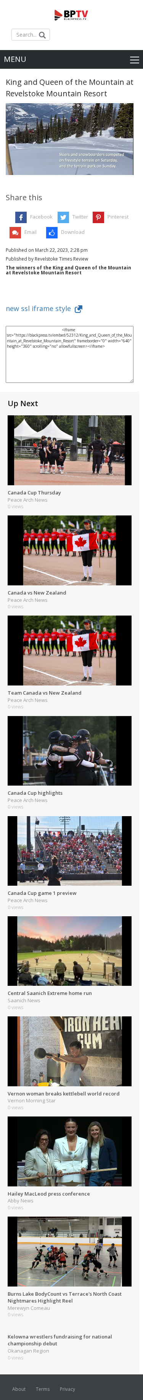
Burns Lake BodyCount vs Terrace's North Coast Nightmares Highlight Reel (65, 1297)
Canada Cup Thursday (34, 492)
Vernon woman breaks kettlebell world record (64, 1093)
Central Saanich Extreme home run (50, 993)
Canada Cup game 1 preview (42, 893)
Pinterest (118, 216)
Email (30, 231)
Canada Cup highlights (35, 792)
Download (73, 231)
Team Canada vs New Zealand (45, 692)
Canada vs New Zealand (37, 592)
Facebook (41, 216)
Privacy (67, 1389)
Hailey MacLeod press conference (49, 1193)
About (19, 1389)
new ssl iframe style (40, 308)
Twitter (80, 216)
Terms (43, 1389)
